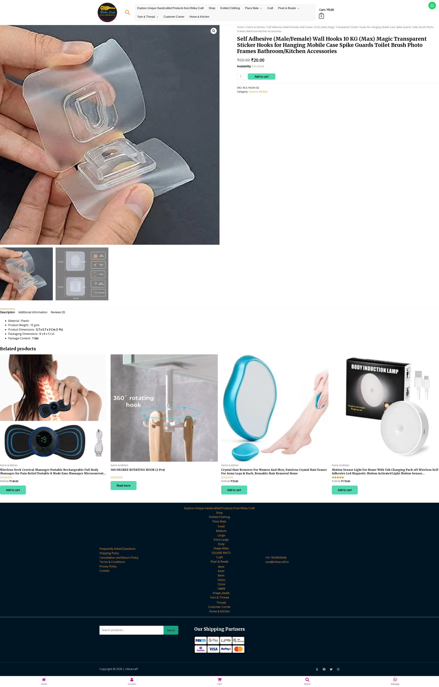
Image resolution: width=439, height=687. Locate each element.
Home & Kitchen (199, 16)
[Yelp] (317, 669)
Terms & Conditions (112, 562)
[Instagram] (338, 669)
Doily (221, 544)
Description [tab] (7, 312)
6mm (221, 571)
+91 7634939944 (275, 557)
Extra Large (221, 539)
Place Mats (252, 8)
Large (221, 535)
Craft (270, 8)
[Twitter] (331, 669)
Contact (104, 571)
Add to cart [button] (13, 490)
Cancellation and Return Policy (118, 557)
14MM (221, 589)
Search (171, 630)
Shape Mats (221, 548)
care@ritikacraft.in (277, 562)
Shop (212, 8)
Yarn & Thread (146, 16)
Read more (123, 485)
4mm (221, 567)
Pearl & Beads (287, 8)
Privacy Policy (108, 566)
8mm (221, 575)
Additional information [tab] (32, 312)
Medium (221, 531)
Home (240, 27)
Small (221, 526)
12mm (221, 584)
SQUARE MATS (221, 553)
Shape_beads (221, 593)
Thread (221, 602)
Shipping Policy (109, 553)
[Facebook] (324, 669)
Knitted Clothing (230, 8)
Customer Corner (173, 16)
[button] (214, 31)
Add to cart (262, 76)
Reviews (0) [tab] (58, 312)
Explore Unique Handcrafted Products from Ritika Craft (170, 8)
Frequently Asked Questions (117, 549)
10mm (221, 580)
